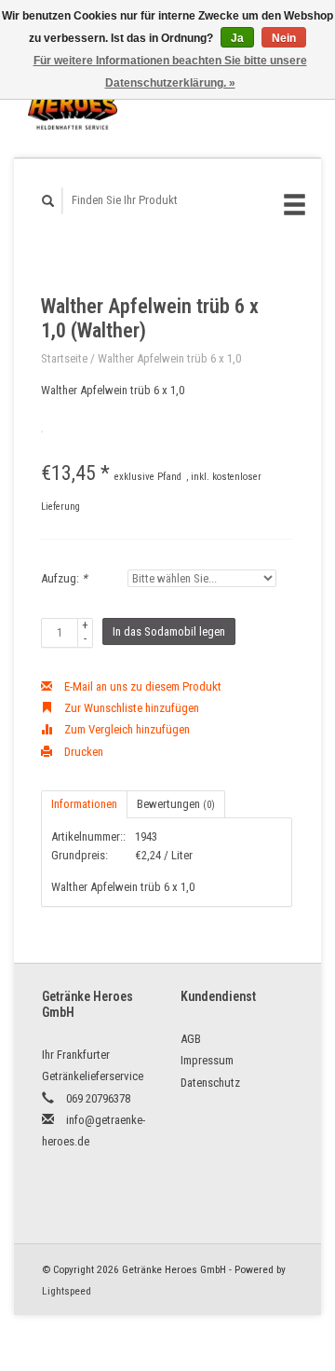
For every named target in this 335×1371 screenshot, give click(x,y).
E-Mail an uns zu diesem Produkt (141, 686)
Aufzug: (64, 578)
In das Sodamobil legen (169, 631)
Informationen (84, 804)
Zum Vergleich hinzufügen (125, 729)
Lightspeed (66, 1290)
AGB (191, 1039)
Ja (237, 38)
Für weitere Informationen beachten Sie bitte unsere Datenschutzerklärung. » (170, 71)
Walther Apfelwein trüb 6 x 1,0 (169, 358)
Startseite (64, 358)
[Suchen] (48, 200)
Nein (284, 38)
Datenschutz (210, 1083)
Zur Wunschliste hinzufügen (130, 708)
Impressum (207, 1060)
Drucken (82, 752)
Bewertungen (176, 804)
